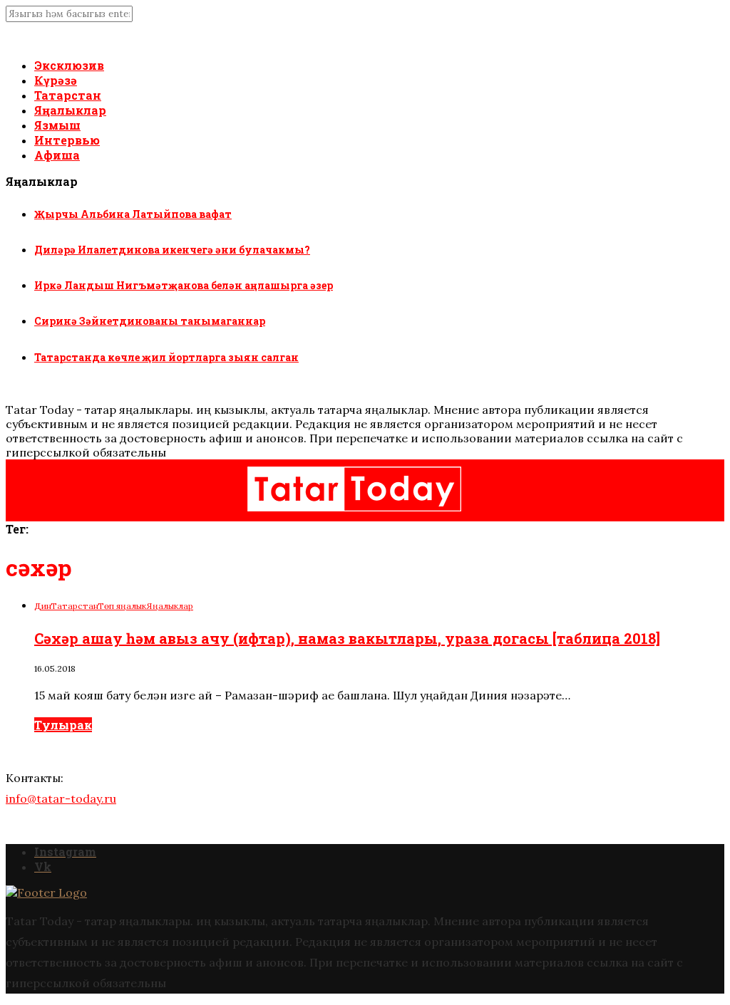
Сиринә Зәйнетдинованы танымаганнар (149, 321)
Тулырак (63, 724)
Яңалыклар (70, 110)
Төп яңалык (122, 605)
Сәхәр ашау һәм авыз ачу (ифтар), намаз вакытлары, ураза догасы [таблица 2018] (347, 638)
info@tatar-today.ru (61, 798)
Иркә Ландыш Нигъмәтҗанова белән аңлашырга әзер (183, 285)
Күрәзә (55, 80)
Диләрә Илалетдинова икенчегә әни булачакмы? (172, 249)
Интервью (67, 139)
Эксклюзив (69, 65)
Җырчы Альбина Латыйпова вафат (133, 214)
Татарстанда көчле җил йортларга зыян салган (166, 357)
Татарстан (67, 95)
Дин (42, 605)
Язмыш (57, 125)
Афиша (57, 154)
